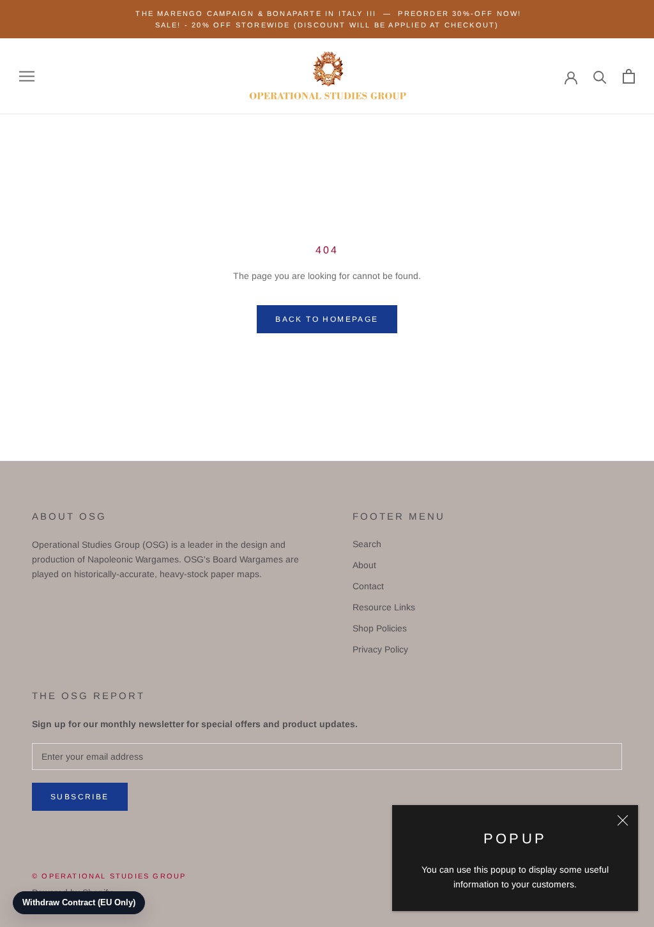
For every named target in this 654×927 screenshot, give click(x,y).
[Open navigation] (26, 76)
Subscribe (79, 796)
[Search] (600, 76)
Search (367, 544)
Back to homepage (326, 319)
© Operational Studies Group (109, 876)
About (364, 565)
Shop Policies (380, 628)
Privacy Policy (380, 649)
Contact (368, 586)
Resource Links (384, 607)
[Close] (622, 820)
